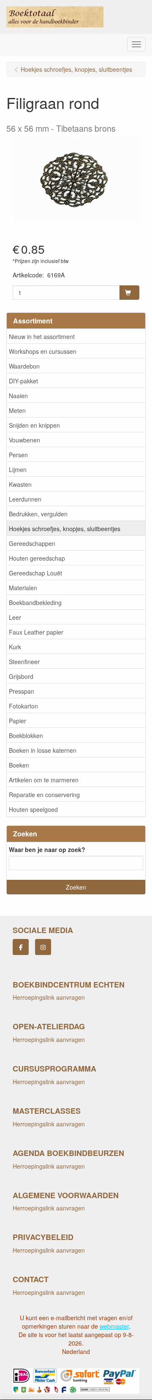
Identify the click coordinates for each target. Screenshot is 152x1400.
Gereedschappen (32, 543)
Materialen (23, 587)
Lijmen (18, 469)
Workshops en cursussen (42, 351)
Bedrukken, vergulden (38, 514)
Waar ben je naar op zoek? (47, 849)
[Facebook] (21, 947)
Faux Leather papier (36, 632)
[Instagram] (43, 947)
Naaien (18, 395)
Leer (15, 617)
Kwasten (20, 484)
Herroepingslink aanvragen (49, 997)
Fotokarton (23, 706)
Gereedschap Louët (35, 573)
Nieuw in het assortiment (42, 336)
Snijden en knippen (34, 425)
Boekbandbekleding (35, 602)
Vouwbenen (24, 440)
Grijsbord (21, 676)
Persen (18, 454)
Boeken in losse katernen (42, 750)
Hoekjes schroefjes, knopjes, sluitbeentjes (64, 528)
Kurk (15, 647)
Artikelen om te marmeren (44, 780)
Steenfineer (24, 661)
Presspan (21, 691)
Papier (17, 720)
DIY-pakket (23, 381)
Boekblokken (26, 735)
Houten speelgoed (33, 809)
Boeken (19, 765)
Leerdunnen (25, 499)
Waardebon (24, 366)
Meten (17, 410)
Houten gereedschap (37, 558)
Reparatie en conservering (44, 794)
